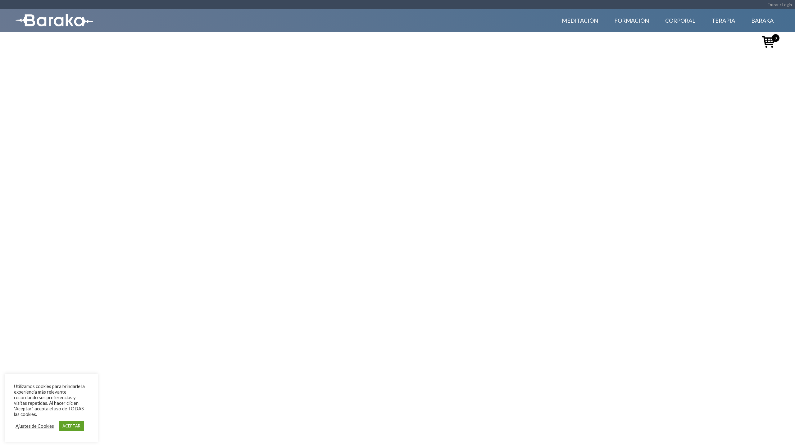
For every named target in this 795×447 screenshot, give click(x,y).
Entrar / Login (780, 4)
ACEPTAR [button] (71, 425)
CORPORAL (680, 20)
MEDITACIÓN (580, 20)
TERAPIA (723, 20)
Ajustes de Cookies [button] (35, 426)
